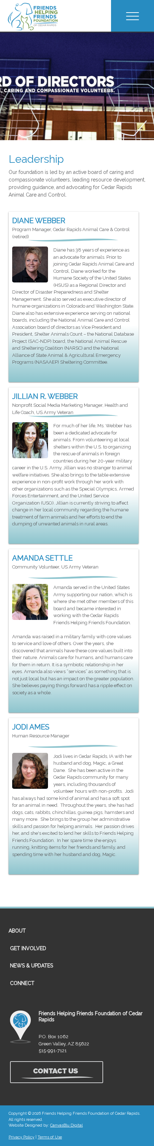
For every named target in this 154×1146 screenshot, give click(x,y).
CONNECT (22, 983)
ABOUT (17, 931)
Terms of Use (50, 1137)
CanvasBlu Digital (66, 1125)
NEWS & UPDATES (31, 965)
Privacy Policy (21, 1137)
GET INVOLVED (28, 948)
